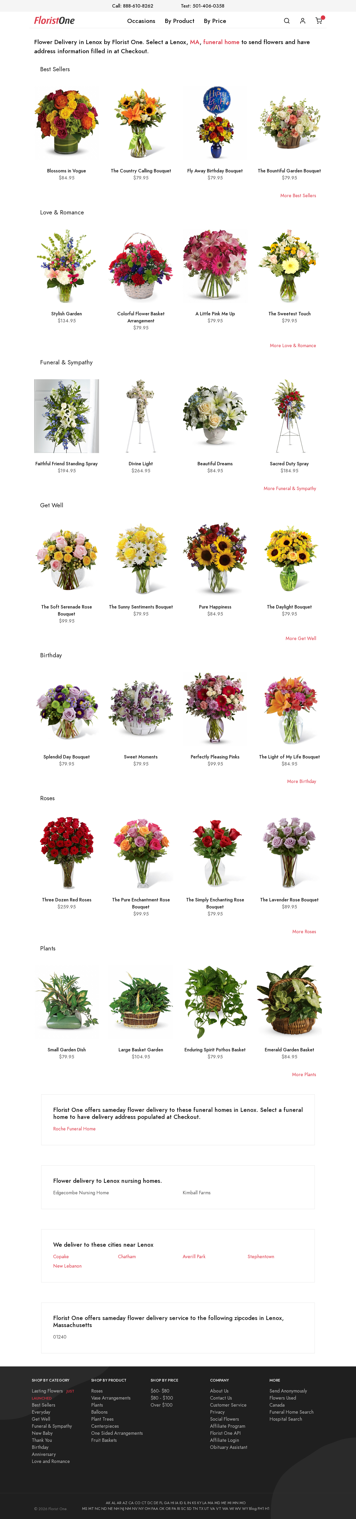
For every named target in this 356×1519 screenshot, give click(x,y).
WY (245, 1508)
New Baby (42, 1433)
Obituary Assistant (228, 1447)
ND (104, 1508)
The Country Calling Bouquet (141, 170)
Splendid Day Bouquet (67, 757)
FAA (154, 1508)
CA (131, 1502)
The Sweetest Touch (289, 313)
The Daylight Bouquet (289, 607)
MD (217, 1502)
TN (195, 1508)
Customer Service (228, 1405)
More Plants (304, 1074)
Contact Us (221, 1398)
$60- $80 (160, 1391)
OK (161, 1508)
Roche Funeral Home (74, 1128)
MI (229, 1502)
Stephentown (261, 1256)
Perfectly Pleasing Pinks (215, 757)
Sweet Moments (141, 757)
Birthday (40, 1447)
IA (177, 1502)
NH (116, 1508)
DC (150, 1502)
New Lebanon (67, 1266)
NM (128, 1508)
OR (168, 1508)
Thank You (42, 1440)
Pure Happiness (215, 607)
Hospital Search (285, 1419)
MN (235, 1502)
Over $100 (162, 1405)
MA (195, 42)
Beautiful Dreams (215, 463)
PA (174, 1508)
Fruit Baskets (104, 1440)
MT (91, 1508)
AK (108, 1502)
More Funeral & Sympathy (290, 488)
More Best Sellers (298, 195)
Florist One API (225, 1433)
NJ (122, 1508)
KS (194, 1502)
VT (218, 1508)
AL (114, 1502)
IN (189, 1502)
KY (199, 1502)
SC (183, 1508)
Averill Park (194, 1256)
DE (156, 1502)
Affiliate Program (227, 1426)
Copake (61, 1256)
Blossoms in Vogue (66, 170)
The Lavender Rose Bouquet (289, 899)
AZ (124, 1502)
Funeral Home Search (291, 1412)
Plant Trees (102, 1419)
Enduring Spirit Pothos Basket (215, 1049)
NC (97, 1508)
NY (141, 1508)
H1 (267, 1508)
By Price (215, 21)
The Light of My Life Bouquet (289, 757)
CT (144, 1502)
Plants (97, 1405)
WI (231, 1508)
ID (181, 1502)
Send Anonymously (288, 1391)
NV (135, 1508)
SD (189, 1508)
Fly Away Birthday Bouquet (215, 170)
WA (225, 1508)
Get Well (41, 1419)
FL (161, 1502)
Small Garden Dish (67, 1049)
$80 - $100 (162, 1398)
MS (84, 1508)
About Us (219, 1391)
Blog (253, 1508)
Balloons (99, 1412)
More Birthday (301, 781)
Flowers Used (282, 1398)
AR (119, 1502)
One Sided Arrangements (117, 1433)
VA (212, 1508)
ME (223, 1502)
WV (238, 1508)
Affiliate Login (224, 1440)
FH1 (261, 1508)
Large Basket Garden (141, 1049)
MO (243, 1502)
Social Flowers (224, 1419)
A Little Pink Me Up (215, 313)
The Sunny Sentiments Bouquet (141, 607)
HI (172, 1502)
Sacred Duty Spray (289, 463)
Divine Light (141, 463)
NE (110, 1508)
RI (178, 1508)
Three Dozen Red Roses (66, 899)
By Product (179, 21)
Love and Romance (51, 1461)
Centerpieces (105, 1426)
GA (167, 1502)
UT (206, 1508)
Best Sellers (43, 1405)
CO (137, 1502)
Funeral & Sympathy (52, 1426)
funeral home (221, 42)
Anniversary (44, 1454)
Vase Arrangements (111, 1398)
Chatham (127, 1256)
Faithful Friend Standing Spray (66, 463)
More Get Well (301, 638)
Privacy (217, 1412)
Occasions (141, 21)
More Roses (304, 931)
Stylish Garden (66, 313)
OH (147, 1508)
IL (185, 1502)
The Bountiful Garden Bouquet (289, 170)
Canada (277, 1405)
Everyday (41, 1412)
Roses (97, 1391)
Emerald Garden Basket (289, 1049)
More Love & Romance (293, 345)
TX (201, 1508)
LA (204, 1502)
